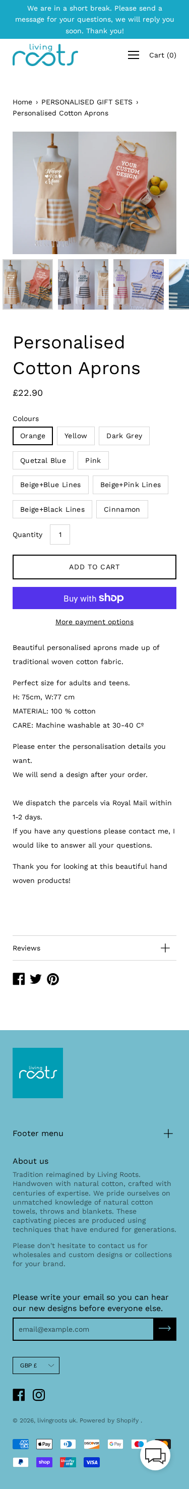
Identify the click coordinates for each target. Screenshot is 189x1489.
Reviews (26, 948)
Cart (162, 55)
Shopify (127, 1420)
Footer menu (38, 1133)
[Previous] (38, 193)
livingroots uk (56, 1420)
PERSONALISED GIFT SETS (87, 102)
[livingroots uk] (45, 55)
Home (22, 102)
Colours (26, 418)
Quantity (27, 534)
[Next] (151, 193)
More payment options (94, 622)
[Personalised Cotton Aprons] (28, 284)
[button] (155, 1457)
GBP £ (28, 1365)
